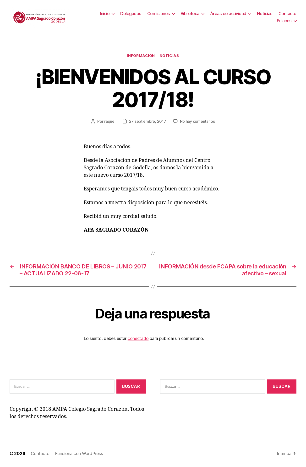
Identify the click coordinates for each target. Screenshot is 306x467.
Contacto (287, 13)
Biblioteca (190, 13)
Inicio (104, 13)
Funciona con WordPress (79, 453)
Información (141, 56)
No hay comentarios (197, 121)
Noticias (265, 13)
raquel (109, 121)
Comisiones (158, 13)
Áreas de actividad (228, 13)
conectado (138, 338)
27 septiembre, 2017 (147, 121)
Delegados (130, 13)
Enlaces (284, 20)
